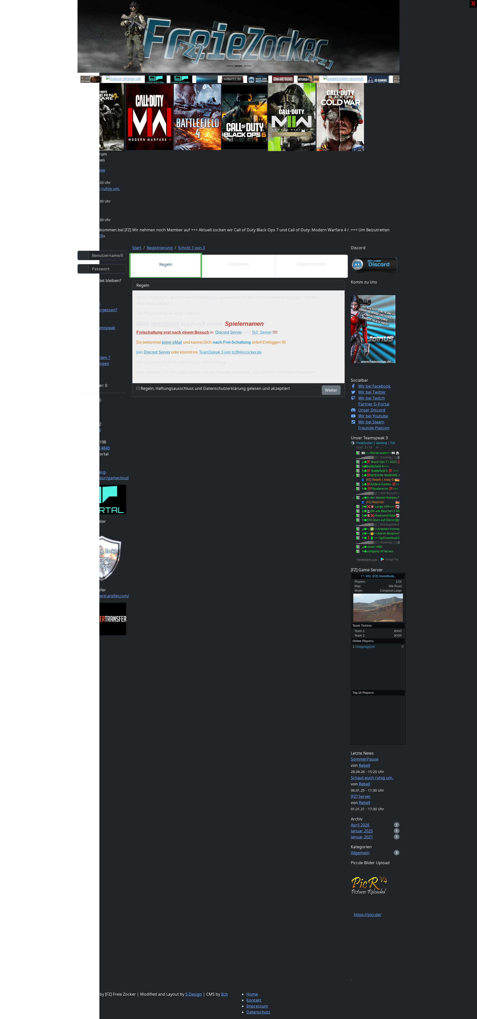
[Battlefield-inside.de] (296, 80)
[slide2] (238, 66)
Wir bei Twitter (372, 392)
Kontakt (253, 1000)
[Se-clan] (220, 79)
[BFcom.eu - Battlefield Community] (78, 79)
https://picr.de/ (367, 914)
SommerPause (364, 759)
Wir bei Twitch (371, 398)
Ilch (224, 994)
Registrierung (160, 247)
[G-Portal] (143, 80)
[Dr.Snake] (194, 79)
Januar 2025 (362, 831)
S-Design (193, 994)
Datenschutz (258, 1012)
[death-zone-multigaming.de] (245, 80)
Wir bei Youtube (373, 416)
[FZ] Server (361, 796)
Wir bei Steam (371, 422)
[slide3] (247, 66)
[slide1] (229, 66)
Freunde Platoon (374, 428)
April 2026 (360, 825)
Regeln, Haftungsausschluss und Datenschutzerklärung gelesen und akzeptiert (215, 388)
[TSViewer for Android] (390, 559)
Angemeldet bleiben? (101, 280)
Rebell (364, 765)
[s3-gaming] (365, 80)
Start (136, 247)
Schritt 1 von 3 (191, 247)
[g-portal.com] (169, 80)
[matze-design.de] (110, 79)
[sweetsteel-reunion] (331, 79)
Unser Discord (371, 410)
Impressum (257, 1006)
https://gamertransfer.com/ (103, 596)
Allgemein (360, 853)
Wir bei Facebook (374, 386)
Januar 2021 (362, 837)
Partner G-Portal (373, 404)
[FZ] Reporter (375, 502)
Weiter (331, 390)
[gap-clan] (270, 80)
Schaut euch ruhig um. (372, 777)
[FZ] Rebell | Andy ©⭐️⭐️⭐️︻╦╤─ (391, 480)
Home (252, 994)
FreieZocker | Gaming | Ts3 (375, 443)
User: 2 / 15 (364, 447)
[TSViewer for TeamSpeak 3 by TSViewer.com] (365, 559)
